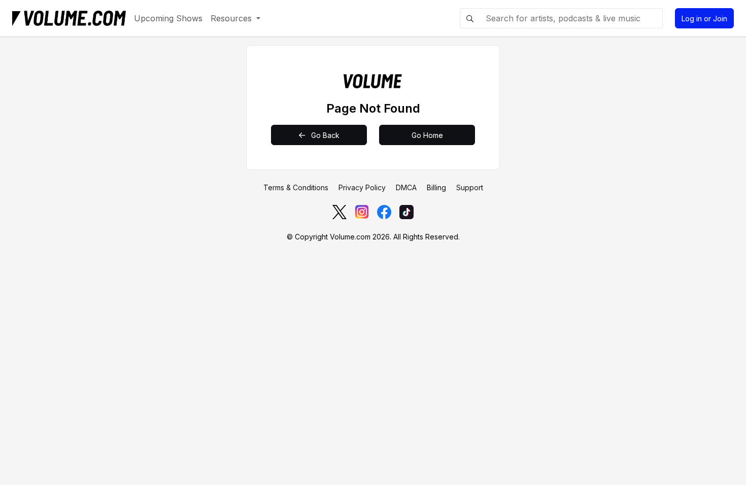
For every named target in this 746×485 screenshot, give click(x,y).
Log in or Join (704, 18)
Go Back (324, 135)
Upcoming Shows (168, 18)
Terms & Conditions (295, 187)
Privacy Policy (362, 187)
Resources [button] (232, 18)
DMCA (406, 187)
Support (469, 187)
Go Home (427, 135)
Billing (436, 187)
